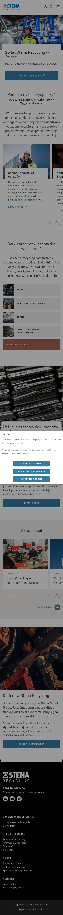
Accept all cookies (31, 464)
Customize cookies (31, 479)
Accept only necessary (31, 471)
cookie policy (22, 454)
